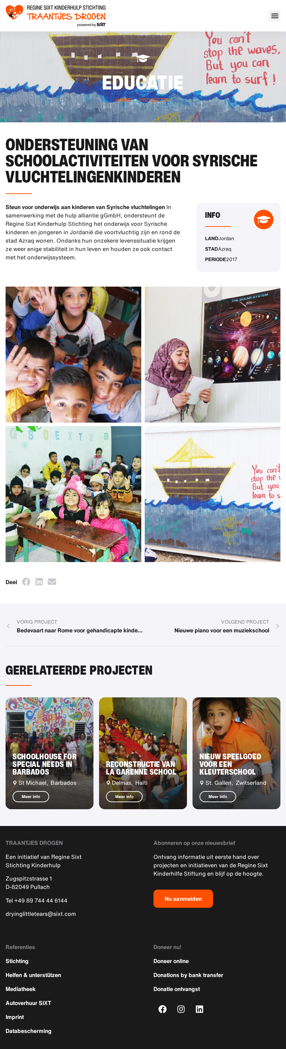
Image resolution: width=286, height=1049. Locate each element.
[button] (274, 16)
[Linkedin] (199, 1009)
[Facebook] (162, 1009)
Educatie (142, 82)
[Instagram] (181, 1009)
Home (123, 99)
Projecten (155, 99)
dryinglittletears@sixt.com (41, 914)
